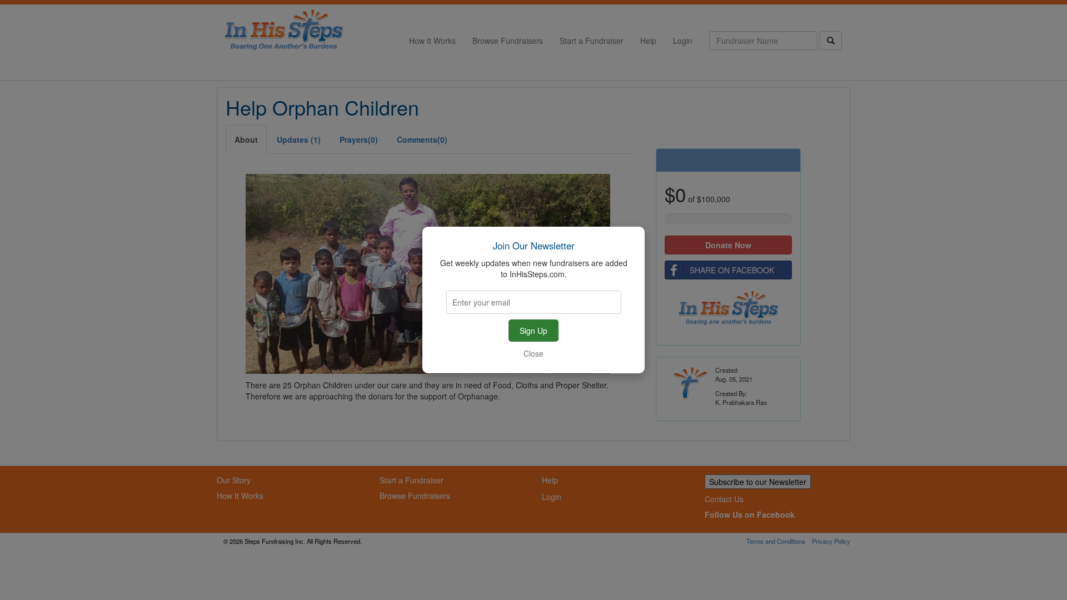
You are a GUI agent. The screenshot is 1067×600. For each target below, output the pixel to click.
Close (533, 353)
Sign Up (533, 330)
